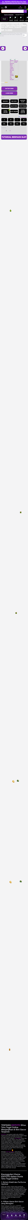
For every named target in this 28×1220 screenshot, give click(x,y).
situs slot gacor (10, 1151)
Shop (2, 7)
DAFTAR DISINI (9, 88)
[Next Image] (25, 48)
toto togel (18, 1138)
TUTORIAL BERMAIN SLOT (14, 137)
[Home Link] (10, 7)
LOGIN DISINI (9, 93)
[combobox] (12, 11)
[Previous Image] (3, 48)
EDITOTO (15, 1125)
